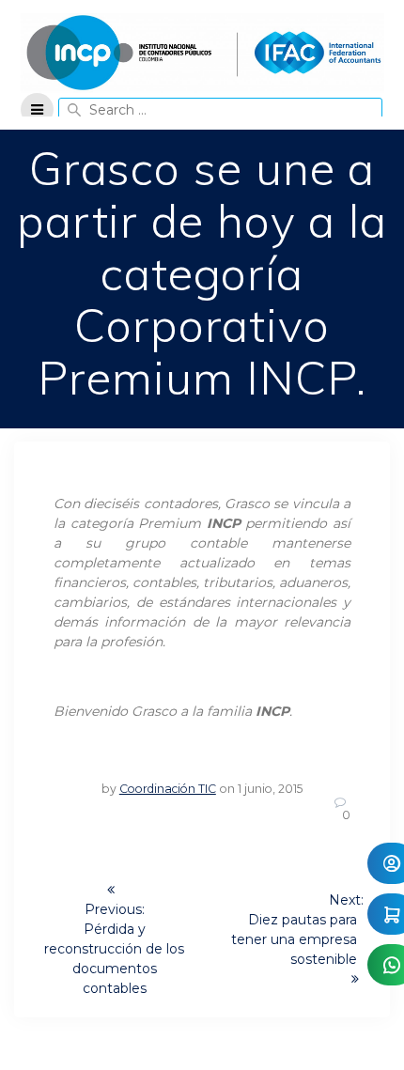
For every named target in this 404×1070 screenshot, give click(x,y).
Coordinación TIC (167, 789)
